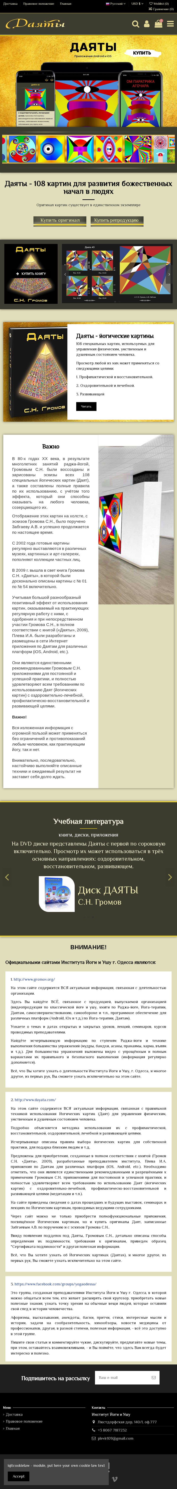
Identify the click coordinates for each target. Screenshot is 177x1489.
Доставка (10, 3)
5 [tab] (90, 162)
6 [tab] (95, 162)
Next (169, 274)
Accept (19, 1476)
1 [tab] (73, 162)
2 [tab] (78, 162)
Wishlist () (161, 3)
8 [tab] (103, 162)
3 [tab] (82, 162)
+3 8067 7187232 (112, 1430)
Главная (65, 3)
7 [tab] (99, 162)
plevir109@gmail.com (115, 1438)
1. (33, 979)
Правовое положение (39, 3)
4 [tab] (86, 162)
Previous (65, 274)
